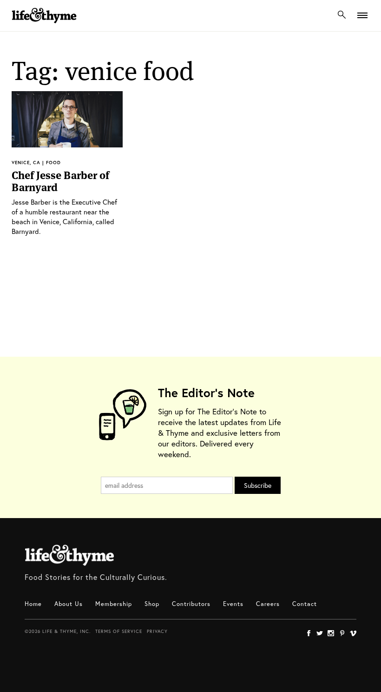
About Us (68, 604)
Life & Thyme (69, 555)
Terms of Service (118, 631)
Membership (113, 604)
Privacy (157, 631)
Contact (304, 604)
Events (233, 604)
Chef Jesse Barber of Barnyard (60, 181)
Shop (152, 604)
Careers (268, 604)
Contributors (191, 604)
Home (33, 604)
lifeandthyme (44, 25)
